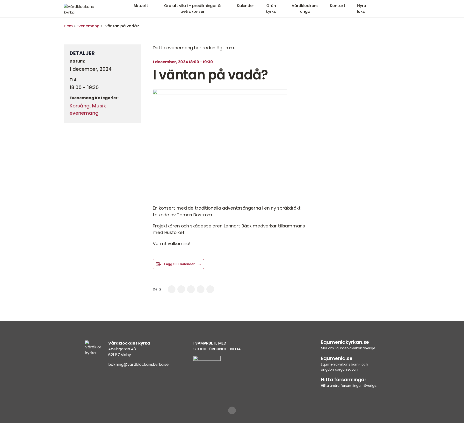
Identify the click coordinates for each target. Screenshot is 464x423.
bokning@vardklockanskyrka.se (138, 364)
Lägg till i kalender (179, 263)
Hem (68, 26)
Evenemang (88, 26)
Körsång (80, 105)
